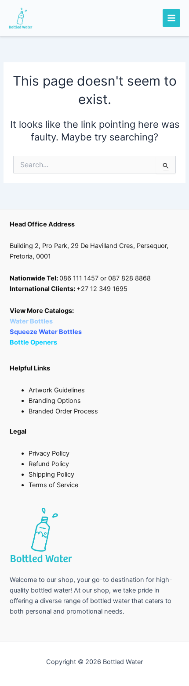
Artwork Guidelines (57, 390)
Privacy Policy (49, 453)
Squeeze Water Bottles (46, 332)
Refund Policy (49, 464)
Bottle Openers (33, 342)
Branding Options (55, 401)
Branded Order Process (63, 411)
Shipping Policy (51, 474)
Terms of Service (53, 485)
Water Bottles (32, 321)
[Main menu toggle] (171, 18)
